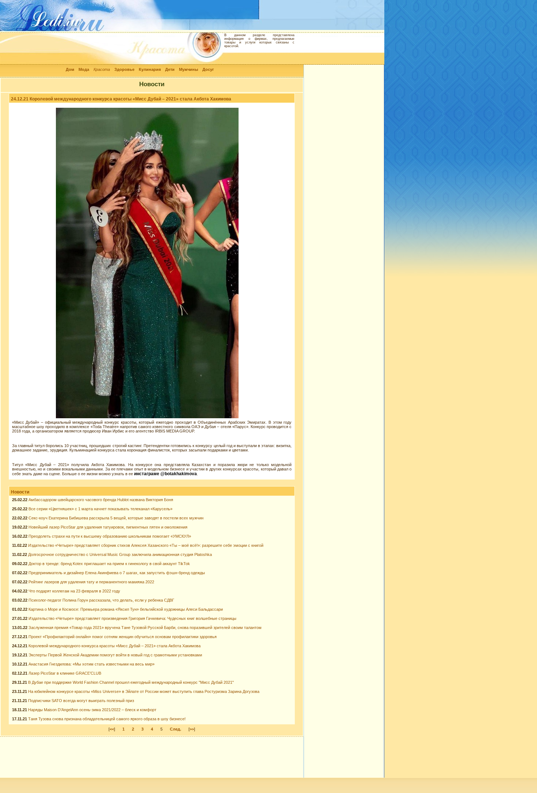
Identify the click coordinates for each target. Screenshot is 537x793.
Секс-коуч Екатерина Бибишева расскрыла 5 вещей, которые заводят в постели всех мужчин (115, 518)
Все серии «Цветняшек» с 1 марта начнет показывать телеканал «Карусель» (100, 509)
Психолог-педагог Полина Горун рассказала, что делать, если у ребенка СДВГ (101, 600)
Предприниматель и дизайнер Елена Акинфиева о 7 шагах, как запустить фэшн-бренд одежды (116, 573)
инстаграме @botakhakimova (165, 473)
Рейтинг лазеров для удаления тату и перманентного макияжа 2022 (91, 582)
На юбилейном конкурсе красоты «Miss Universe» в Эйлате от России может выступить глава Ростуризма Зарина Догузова (143, 691)
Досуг (208, 69)
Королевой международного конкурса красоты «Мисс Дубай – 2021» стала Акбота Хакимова (114, 646)
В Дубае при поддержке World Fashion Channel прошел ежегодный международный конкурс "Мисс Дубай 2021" (131, 682)
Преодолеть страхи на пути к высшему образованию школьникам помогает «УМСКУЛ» (109, 536)
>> (192, 729)
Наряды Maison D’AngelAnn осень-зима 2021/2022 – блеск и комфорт (92, 710)
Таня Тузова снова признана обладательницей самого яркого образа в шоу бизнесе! (107, 719)
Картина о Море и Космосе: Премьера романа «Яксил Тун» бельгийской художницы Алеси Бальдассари (125, 609)
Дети (170, 69)
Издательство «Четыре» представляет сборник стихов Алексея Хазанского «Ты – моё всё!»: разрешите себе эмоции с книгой (145, 545)
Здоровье (124, 69)
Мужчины (188, 69)
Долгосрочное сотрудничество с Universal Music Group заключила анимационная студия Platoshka (120, 554)
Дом (70, 69)
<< (112, 729)
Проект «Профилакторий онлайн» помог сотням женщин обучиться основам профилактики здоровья (122, 636)
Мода (84, 69)
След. (175, 729)
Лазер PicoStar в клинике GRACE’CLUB (64, 673)
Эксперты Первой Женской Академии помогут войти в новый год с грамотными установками (115, 655)
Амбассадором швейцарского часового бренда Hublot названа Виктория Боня (100, 499)
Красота (102, 69)
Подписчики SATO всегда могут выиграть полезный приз (81, 700)
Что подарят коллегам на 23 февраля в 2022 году (74, 591)
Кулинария (150, 69)
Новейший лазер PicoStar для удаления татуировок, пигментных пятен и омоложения (107, 527)
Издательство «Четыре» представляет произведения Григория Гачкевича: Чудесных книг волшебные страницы (132, 618)
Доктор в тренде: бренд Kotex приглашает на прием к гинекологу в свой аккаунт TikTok (109, 563)
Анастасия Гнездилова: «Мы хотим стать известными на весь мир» (91, 664)
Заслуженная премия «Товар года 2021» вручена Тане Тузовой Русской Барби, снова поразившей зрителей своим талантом (145, 627)
